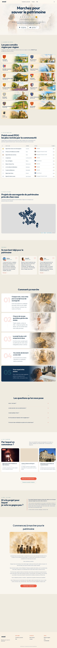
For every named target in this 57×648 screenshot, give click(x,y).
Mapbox (45, 232)
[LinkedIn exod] (34, 624)
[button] (27, 212)
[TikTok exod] (26, 624)
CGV (45, 639)
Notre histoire (32, 637)
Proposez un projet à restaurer (28, 482)
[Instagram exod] (23, 624)
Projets (33, 1)
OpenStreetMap (49, 232)
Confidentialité (46, 640)
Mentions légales (47, 637)
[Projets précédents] (2, 461)
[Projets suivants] (55, 461)
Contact (31, 639)
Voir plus (4, 272)
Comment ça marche (26, 1)
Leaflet (41, 232)
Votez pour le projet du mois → (28, 478)
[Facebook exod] (30, 624)
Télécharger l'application (28, 585)
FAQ (37, 1)
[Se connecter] (54, 2)
